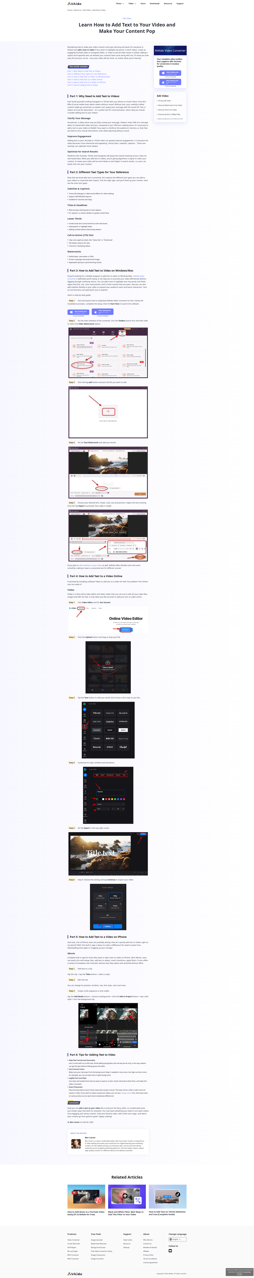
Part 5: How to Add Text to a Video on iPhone (86, 82)
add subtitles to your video (90, 565)
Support (180, 3)
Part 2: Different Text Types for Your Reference (86, 74)
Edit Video (87, 10)
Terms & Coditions (150, 1259)
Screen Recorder (73, 1244)
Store (143, 3)
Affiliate (146, 1251)
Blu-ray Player (72, 1251)
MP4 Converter (73, 1255)
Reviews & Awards (150, 1247)
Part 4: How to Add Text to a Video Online (84, 79)
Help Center (127, 1240)
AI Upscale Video (164, 101)
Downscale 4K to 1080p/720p (169, 114)
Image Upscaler (97, 1240)
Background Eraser (98, 1247)
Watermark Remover (99, 1244)
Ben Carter (75, 1122)
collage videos (126, 1093)
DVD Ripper (71, 1247)
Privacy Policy (148, 1255)
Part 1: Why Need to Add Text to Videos (84, 71)
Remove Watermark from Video (170, 105)
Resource (168, 3)
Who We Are (147, 1240)
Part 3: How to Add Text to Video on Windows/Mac (88, 76)
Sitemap (126, 1247)
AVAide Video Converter (170, 50)
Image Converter (97, 1259)
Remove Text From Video (167, 110)
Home (69, 10)
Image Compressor (98, 1255)
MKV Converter (73, 1259)
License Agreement (150, 1262)
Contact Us (147, 1244)
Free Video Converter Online (101, 1251)
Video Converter (73, 1240)
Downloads (155, 3)
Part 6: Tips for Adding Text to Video (82, 85)
